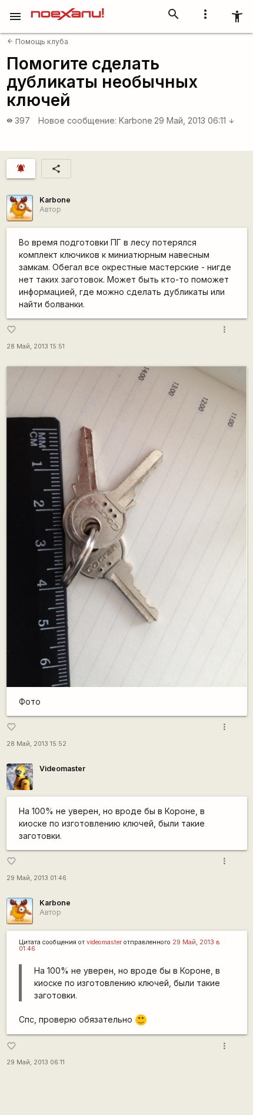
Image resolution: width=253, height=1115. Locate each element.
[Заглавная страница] (67, 8)
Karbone (135, 120)
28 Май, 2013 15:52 (36, 744)
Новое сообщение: (77, 120)
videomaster (104, 942)
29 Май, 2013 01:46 (36, 878)
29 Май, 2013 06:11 (194, 120)
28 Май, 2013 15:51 (35, 346)
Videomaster (62, 768)
